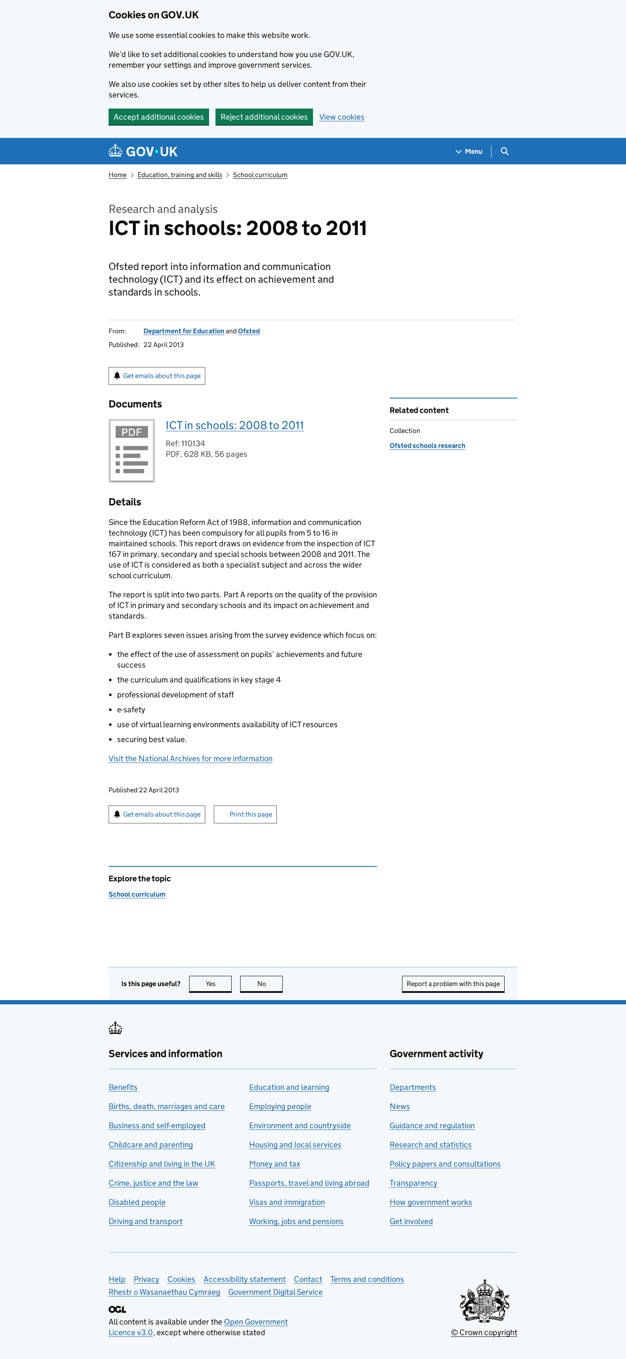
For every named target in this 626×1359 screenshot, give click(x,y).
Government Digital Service (275, 1292)
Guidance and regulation (432, 1125)
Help (117, 1279)
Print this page (251, 814)
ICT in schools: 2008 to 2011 (235, 425)
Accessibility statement (245, 1279)
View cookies (342, 117)
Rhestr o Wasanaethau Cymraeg (164, 1292)
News (400, 1106)
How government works (431, 1202)
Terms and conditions (367, 1279)
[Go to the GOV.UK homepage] (143, 151)
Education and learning (289, 1087)
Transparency (413, 1183)
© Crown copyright (484, 1332)
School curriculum (260, 175)
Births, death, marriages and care (167, 1106)
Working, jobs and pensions (296, 1221)
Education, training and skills (180, 175)
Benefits (123, 1087)
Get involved (411, 1221)
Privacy (146, 1279)
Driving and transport (146, 1221)
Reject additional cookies (264, 117)
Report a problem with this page (453, 984)
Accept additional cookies (159, 117)
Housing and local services (295, 1145)
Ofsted (249, 331)
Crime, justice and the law (153, 1183)
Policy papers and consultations (445, 1164)
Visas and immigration (287, 1202)
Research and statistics (431, 1145)
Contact (308, 1279)
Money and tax (274, 1164)
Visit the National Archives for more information (191, 758)
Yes (219, 984)
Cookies (181, 1279)
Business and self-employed (157, 1125)
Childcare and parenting (151, 1145)
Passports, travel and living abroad (309, 1183)
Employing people (280, 1106)
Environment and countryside (300, 1125)
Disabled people (137, 1202)
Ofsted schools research (427, 446)
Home (117, 175)
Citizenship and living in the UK (162, 1164)
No (270, 984)
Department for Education (184, 331)
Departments (413, 1087)
